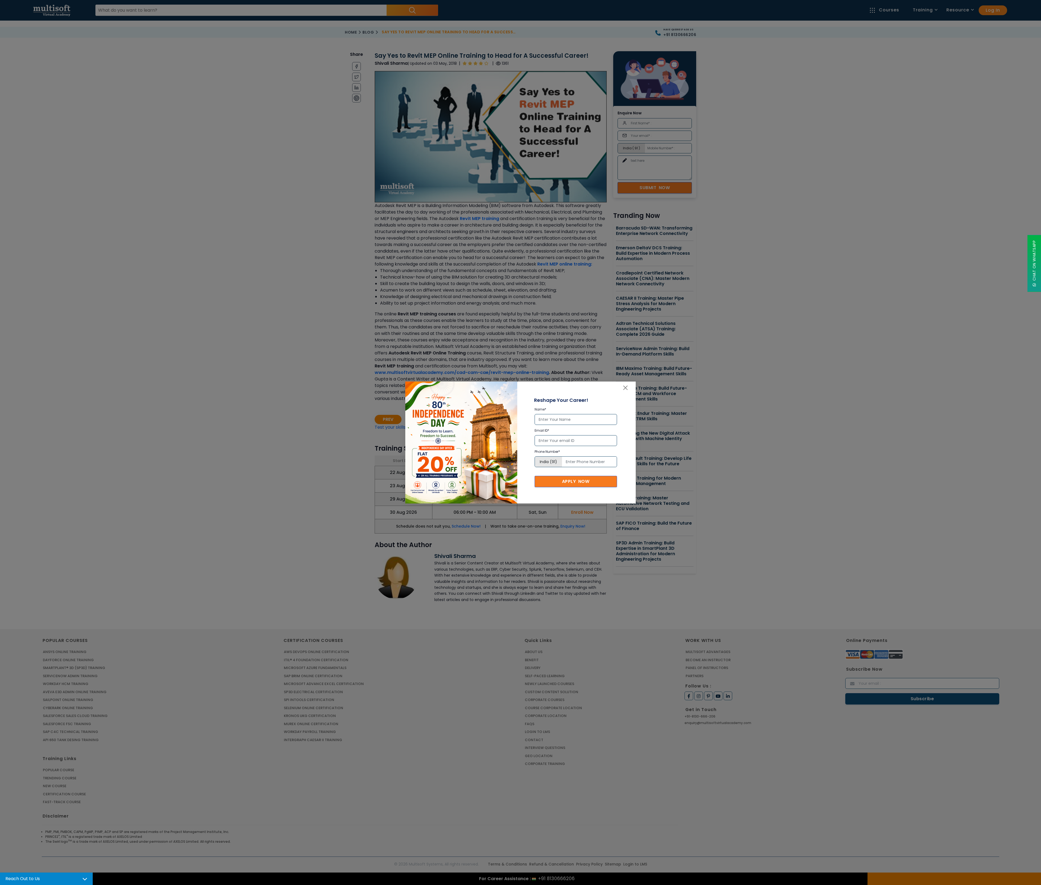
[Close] (625, 388)
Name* (540, 409)
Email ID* (542, 430)
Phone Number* (547, 451)
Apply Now (576, 481)
